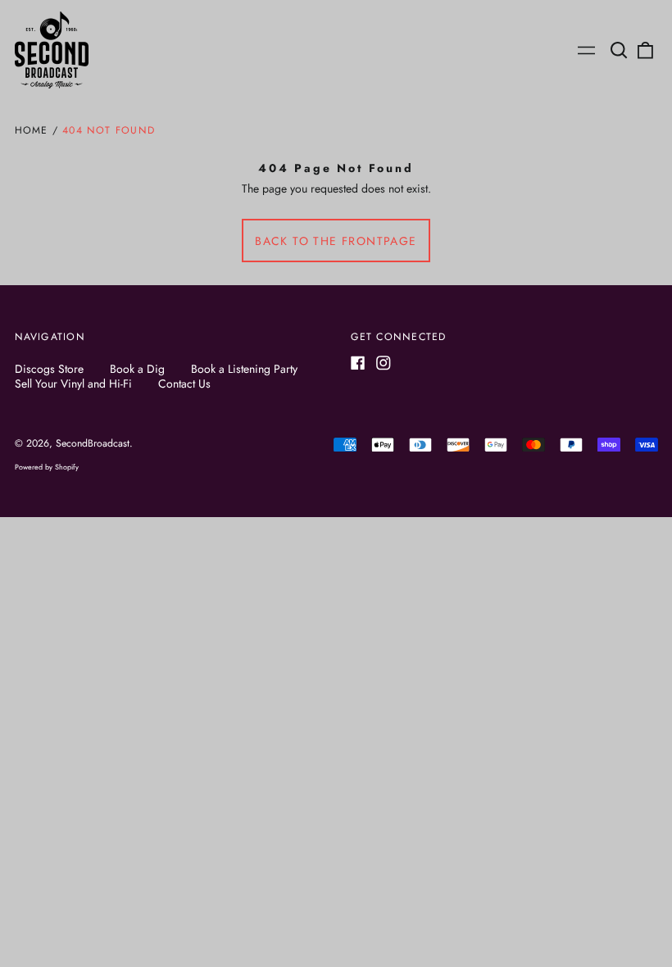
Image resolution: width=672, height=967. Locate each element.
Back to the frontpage (335, 241)
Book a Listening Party (244, 369)
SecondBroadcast (92, 443)
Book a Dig (137, 369)
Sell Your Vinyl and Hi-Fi (73, 383)
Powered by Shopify (47, 466)
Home (31, 130)
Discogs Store (49, 369)
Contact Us (184, 383)
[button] (619, 50)
